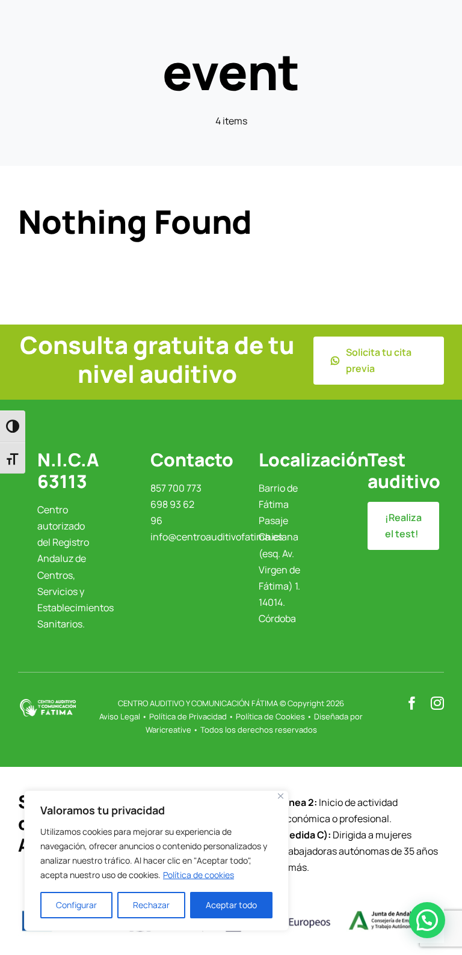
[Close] (280, 796)
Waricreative (168, 729)
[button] (427, 920)
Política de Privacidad (188, 716)
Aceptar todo (231, 905)
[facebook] (412, 703)
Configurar (76, 905)
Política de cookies (198, 874)
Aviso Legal (119, 716)
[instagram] (437, 703)
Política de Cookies (270, 716)
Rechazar (151, 905)
